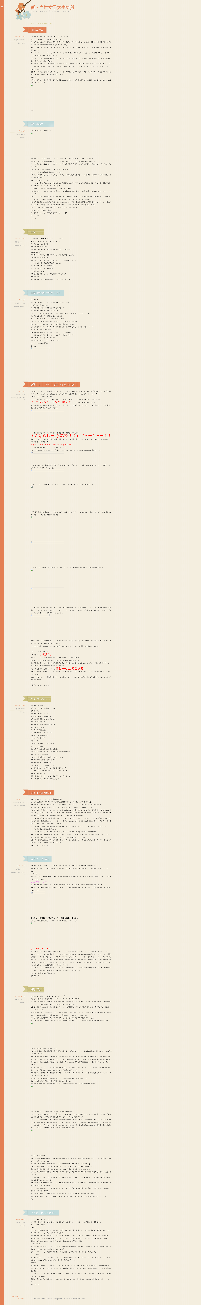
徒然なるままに (16, 872)
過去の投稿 (14, 1296)
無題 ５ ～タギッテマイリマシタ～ (54, 384)
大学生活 (22, 137)
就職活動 (22, 806)
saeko (23, 1222)
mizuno (22, 40)
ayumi (23, 394)
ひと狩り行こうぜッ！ (43, 1212)
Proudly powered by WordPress (44, 1299)
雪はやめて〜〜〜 (41, 124)
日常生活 (20, 43)
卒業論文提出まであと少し (46, 293)
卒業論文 (16, 245)
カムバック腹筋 (40, 859)
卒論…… (35, 232)
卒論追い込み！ (39, 698)
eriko (23, 869)
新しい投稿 (21, 1299)
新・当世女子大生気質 (53, 7)
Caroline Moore (78, 1299)
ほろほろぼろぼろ (41, 792)
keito (23, 134)
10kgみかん (37, 29)
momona (21, 802)
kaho (23, 709)
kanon (22, 303)
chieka (22, 242)
